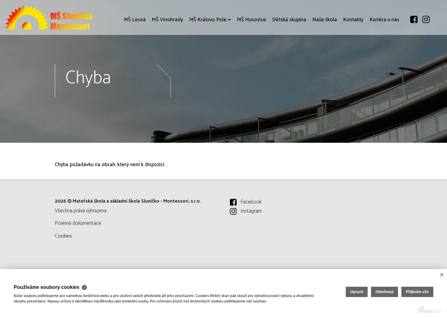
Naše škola (324, 19)
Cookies (63, 236)
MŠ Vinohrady (167, 19)
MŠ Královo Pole (208, 19)
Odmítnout (384, 292)
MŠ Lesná (135, 19)
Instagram (251, 211)
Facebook (251, 202)
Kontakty (353, 19)
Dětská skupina (289, 19)
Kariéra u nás (384, 19)
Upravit (356, 292)
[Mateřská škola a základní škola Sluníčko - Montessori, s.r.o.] (50, 17)
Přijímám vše (417, 292)
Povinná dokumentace (78, 223)
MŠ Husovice (251, 19)
